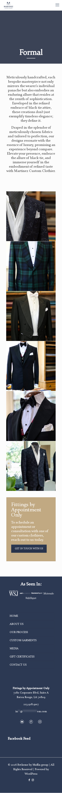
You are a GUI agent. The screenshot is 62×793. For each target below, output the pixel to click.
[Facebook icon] (29, 780)
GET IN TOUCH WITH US (29, 548)
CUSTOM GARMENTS (23, 640)
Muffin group (40, 765)
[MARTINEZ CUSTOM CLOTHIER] (8, 5)
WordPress (31, 774)
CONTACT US (18, 665)
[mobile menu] (57, 5)
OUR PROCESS (19, 632)
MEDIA (14, 648)
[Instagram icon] (33, 780)
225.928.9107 (31, 704)
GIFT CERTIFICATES (22, 656)
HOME (14, 616)
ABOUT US (16, 624)
